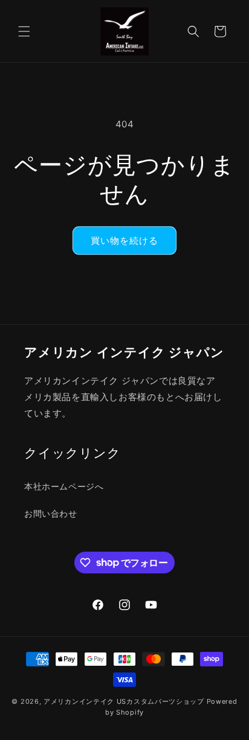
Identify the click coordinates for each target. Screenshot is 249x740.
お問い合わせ (50, 513)
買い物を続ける (124, 240)
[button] (24, 31)
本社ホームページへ (63, 486)
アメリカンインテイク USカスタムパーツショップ (124, 701)
